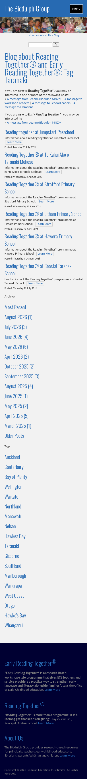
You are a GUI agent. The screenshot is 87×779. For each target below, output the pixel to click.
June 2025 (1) (16, 395)
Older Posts (14, 435)
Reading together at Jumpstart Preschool (39, 131)
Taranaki (11, 545)
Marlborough (15, 575)
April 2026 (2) (16, 356)
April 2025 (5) (16, 415)
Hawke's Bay (15, 615)
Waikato (11, 496)
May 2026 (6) (16, 346)
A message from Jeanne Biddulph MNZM (34, 99)
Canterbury (13, 466)
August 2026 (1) (18, 316)
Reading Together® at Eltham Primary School (43, 213)
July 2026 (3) (15, 326)
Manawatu (13, 516)
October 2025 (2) (19, 366)
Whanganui (13, 625)
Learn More (14, 142)
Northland (12, 506)
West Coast (14, 595)
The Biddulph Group (27, 8)
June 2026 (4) (16, 336)
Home (34, 35)
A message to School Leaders (51, 103)
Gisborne (11, 555)
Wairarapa (13, 585)
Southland (12, 565)
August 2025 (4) (18, 386)
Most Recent (15, 307)
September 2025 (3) (21, 376)
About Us (45, 35)
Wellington (13, 486)
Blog (56, 35)
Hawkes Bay (14, 535)
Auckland (12, 456)
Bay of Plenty (15, 476)
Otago (9, 605)
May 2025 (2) (16, 405)
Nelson (10, 526)
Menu (76, 9)
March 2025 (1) (17, 425)
